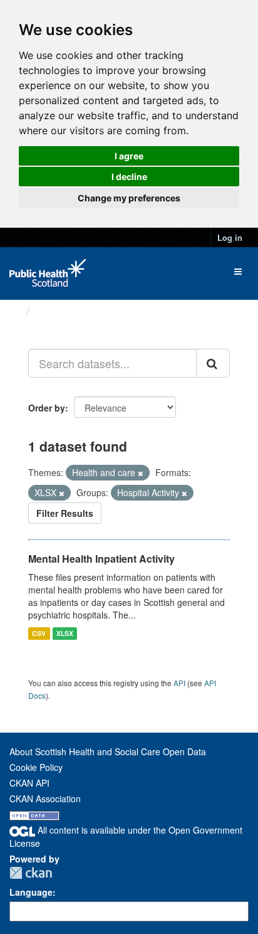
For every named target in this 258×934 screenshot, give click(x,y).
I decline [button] (129, 176)
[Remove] (140, 473)
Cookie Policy (36, 767)
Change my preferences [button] (129, 198)
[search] (213, 363)
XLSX (64, 633)
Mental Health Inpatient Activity (101, 558)
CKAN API (29, 783)
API (179, 682)
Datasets (59, 311)
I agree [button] (129, 156)
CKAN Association (45, 798)
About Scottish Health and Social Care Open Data (107, 751)
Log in (229, 237)
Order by (46, 407)
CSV (39, 633)
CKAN (30, 872)
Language (31, 892)
